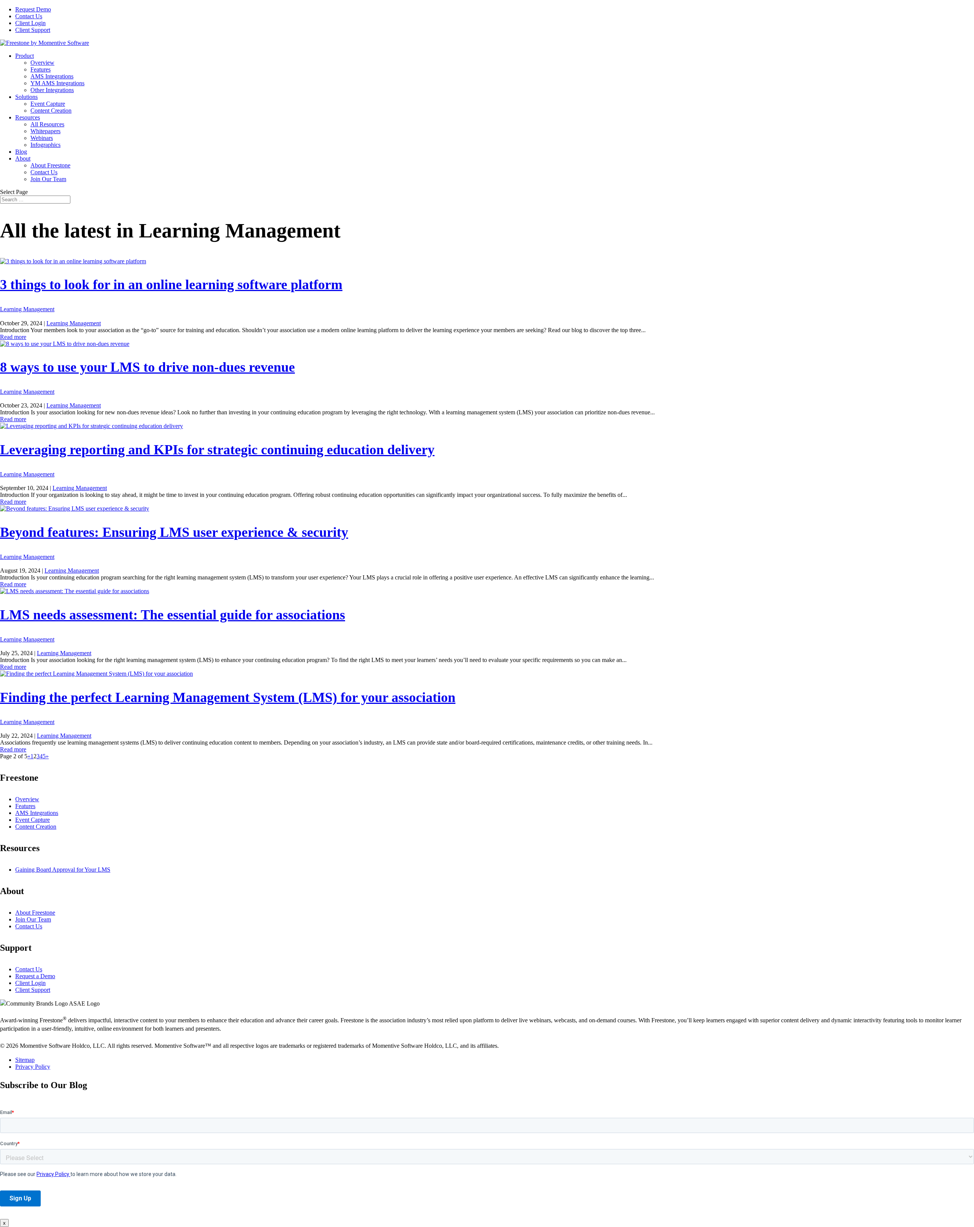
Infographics (45, 145)
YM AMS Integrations (57, 83)
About (22, 158)
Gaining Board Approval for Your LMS (62, 869)
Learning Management (27, 309)
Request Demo (33, 9)
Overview (42, 62)
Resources (27, 117)
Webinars (41, 138)
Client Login (30, 23)
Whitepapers (45, 131)
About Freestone (50, 165)
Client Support (32, 30)
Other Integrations (52, 90)
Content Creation (51, 110)
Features (40, 69)
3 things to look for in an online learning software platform (171, 284)
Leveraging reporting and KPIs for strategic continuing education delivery (217, 449)
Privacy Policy (32, 1066)
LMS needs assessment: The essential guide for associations (172, 614)
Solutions (26, 97)
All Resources (47, 124)
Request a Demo (35, 976)
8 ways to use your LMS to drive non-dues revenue (147, 367)
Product (24, 56)
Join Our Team (48, 179)
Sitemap (25, 1060)
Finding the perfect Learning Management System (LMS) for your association (227, 697)
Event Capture (47, 103)
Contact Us (28, 16)
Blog (21, 151)
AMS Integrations (51, 76)
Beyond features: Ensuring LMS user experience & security (174, 532)
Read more (13, 337)
